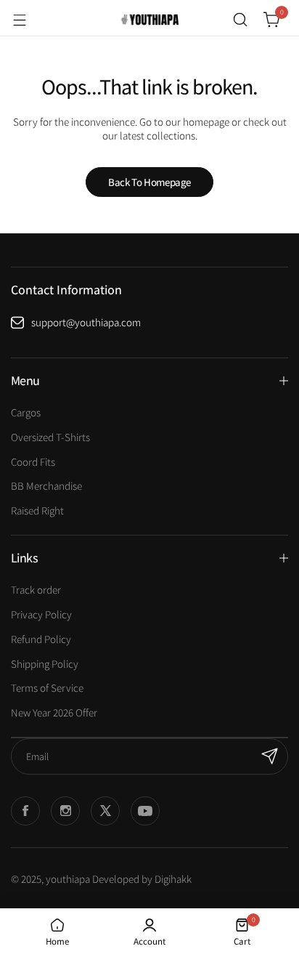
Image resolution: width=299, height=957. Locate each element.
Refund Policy (41, 639)
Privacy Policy (41, 614)
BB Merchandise (46, 486)
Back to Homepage (149, 182)
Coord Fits (33, 462)
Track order (36, 590)
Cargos (26, 412)
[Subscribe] (270, 756)
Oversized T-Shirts (50, 437)
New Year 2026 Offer (54, 712)
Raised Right (37, 510)
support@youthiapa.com (86, 322)
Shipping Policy (44, 664)
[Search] (240, 20)
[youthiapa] (149, 19)
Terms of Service (47, 688)
